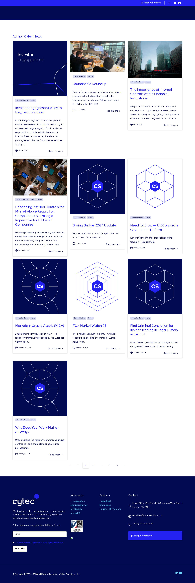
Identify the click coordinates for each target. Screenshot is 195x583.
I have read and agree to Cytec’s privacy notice (39, 543)
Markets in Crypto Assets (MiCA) (39, 325)
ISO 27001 (76, 513)
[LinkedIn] (179, 3)
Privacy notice (78, 501)
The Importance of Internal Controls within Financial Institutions (151, 94)
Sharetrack (105, 505)
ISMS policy (76, 509)
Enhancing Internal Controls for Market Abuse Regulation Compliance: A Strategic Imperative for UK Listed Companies (39, 215)
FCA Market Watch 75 (89, 325)
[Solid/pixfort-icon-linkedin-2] (177, 573)
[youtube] (180, 573)
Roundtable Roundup (89, 84)
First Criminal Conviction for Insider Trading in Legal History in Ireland (154, 330)
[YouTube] (175, 3)
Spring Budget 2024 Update (94, 225)
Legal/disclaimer (79, 505)
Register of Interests (110, 509)
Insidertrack (105, 501)
